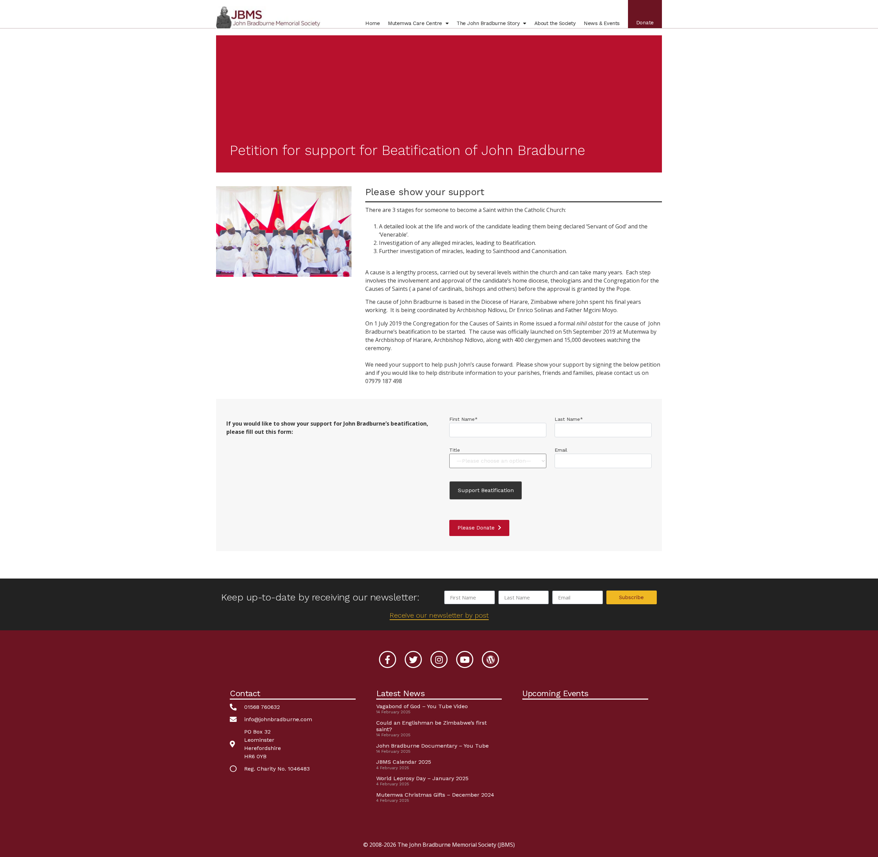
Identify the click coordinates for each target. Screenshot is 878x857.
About (555, 23)
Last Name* (569, 419)
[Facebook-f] (387, 659)
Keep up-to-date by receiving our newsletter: (320, 597)
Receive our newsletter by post (439, 615)
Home (372, 23)
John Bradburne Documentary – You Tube (432, 745)
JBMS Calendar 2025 (403, 762)
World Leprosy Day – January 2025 (422, 778)
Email (561, 450)
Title (454, 450)
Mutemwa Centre (415, 23)
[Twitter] (413, 659)
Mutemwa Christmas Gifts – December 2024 (435, 794)
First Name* (463, 419)
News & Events (602, 23)
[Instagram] (439, 659)
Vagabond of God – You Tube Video (422, 706)
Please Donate (476, 528)
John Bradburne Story (488, 23)
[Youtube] (464, 659)
